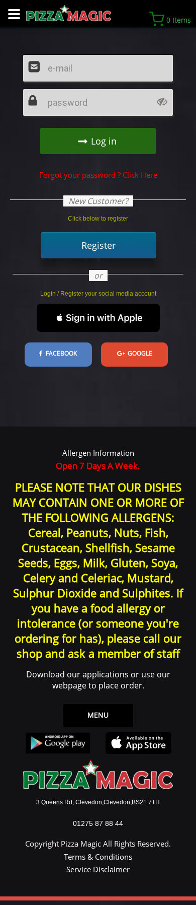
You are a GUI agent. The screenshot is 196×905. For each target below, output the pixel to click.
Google (138, 353)
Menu (98, 715)
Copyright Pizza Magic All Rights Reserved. (98, 844)
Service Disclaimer (98, 869)
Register (98, 245)
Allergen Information (98, 453)
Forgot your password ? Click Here (98, 175)
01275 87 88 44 (98, 823)
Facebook (60, 353)
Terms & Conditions (98, 857)
